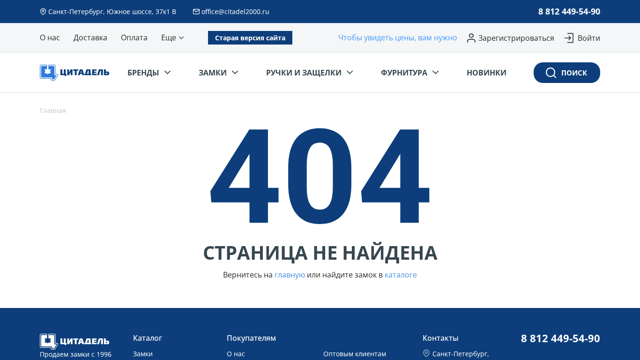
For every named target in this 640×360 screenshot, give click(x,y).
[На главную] (77, 73)
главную (290, 275)
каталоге (401, 275)
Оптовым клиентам (354, 353)
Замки (143, 353)
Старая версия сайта (250, 37)
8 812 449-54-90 (569, 11)
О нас (236, 353)
